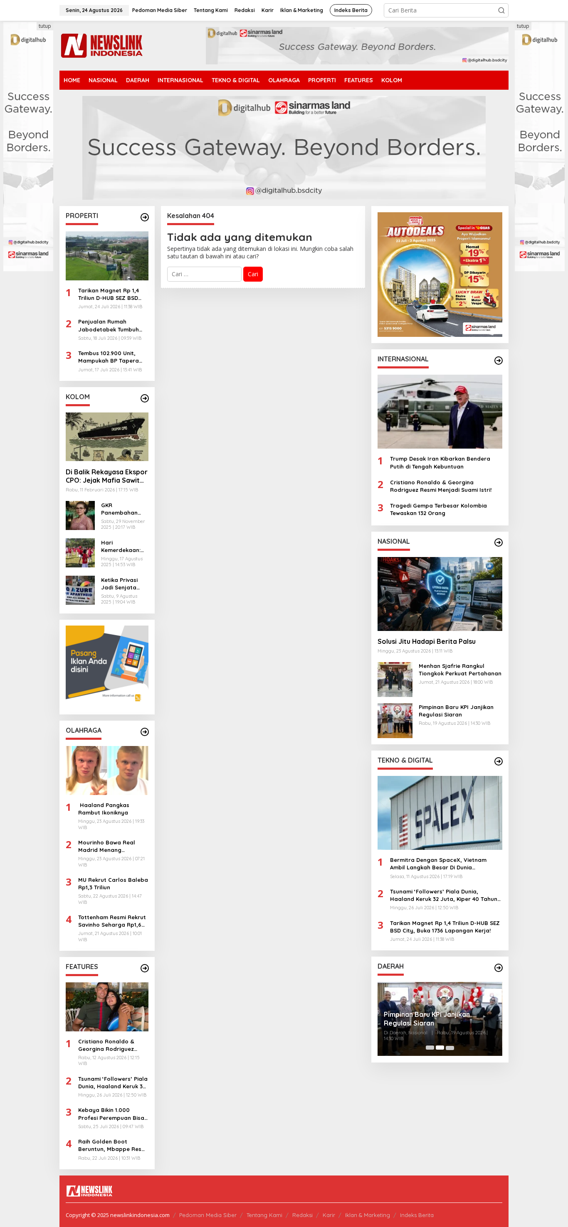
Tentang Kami (264, 1215)
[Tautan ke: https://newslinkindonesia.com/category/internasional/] (499, 361)
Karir (329, 1215)
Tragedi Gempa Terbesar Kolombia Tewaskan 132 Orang (438, 509)
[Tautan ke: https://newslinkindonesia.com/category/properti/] (145, 217)
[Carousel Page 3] (450, 1047)
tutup (45, 25)
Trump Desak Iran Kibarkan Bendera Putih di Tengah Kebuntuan (440, 462)
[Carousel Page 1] (430, 1047)
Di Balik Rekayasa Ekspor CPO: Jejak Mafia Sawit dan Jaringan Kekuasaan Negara (107, 476)
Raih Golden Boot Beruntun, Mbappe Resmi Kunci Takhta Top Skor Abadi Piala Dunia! (113, 1145)
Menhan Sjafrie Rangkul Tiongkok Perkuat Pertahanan (460, 669)
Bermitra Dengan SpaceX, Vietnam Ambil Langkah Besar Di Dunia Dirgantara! (438, 863)
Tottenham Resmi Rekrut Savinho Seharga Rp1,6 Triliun (112, 921)
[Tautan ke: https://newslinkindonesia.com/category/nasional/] (499, 542)
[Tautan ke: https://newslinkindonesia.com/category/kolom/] (145, 398)
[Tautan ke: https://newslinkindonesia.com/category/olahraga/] (145, 732)
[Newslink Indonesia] (101, 45)
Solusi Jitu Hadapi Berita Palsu (427, 641)
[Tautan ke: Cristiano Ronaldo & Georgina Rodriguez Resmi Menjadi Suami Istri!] (107, 1006)
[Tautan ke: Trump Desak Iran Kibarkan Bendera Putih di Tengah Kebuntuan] (440, 412)
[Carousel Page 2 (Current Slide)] (440, 1047)
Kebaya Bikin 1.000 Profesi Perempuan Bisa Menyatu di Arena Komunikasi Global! (111, 1114)
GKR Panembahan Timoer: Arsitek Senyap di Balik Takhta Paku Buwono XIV (122, 508)
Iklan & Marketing (367, 1215)
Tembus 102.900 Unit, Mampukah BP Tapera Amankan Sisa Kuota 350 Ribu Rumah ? (112, 357)
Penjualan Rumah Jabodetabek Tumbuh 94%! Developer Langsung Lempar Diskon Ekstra (113, 325)
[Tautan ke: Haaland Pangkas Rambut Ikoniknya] (107, 770)
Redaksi (302, 1215)
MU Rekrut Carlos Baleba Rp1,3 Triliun (113, 883)
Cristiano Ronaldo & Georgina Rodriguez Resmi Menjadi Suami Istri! (107, 1045)
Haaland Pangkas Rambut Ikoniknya (103, 809)
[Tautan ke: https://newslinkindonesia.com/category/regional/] (499, 968)
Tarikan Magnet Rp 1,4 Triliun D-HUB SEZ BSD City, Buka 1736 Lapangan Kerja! (108, 294)
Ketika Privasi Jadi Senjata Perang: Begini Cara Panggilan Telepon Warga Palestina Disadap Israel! (122, 583)
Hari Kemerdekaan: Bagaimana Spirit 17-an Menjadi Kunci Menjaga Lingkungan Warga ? (121, 546)
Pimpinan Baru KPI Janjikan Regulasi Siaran (456, 710)
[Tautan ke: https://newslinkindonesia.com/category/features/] (145, 968)
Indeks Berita (417, 1215)
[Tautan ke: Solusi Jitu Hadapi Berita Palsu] (440, 594)
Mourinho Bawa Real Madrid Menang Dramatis (106, 846)
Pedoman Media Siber (208, 1215)
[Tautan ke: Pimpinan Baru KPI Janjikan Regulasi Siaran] (395, 720)
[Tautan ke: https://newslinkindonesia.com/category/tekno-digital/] (499, 761)
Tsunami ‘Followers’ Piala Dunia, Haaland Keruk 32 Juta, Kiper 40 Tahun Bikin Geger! (113, 1082)
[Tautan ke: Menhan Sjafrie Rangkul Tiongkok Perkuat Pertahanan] (395, 678)
